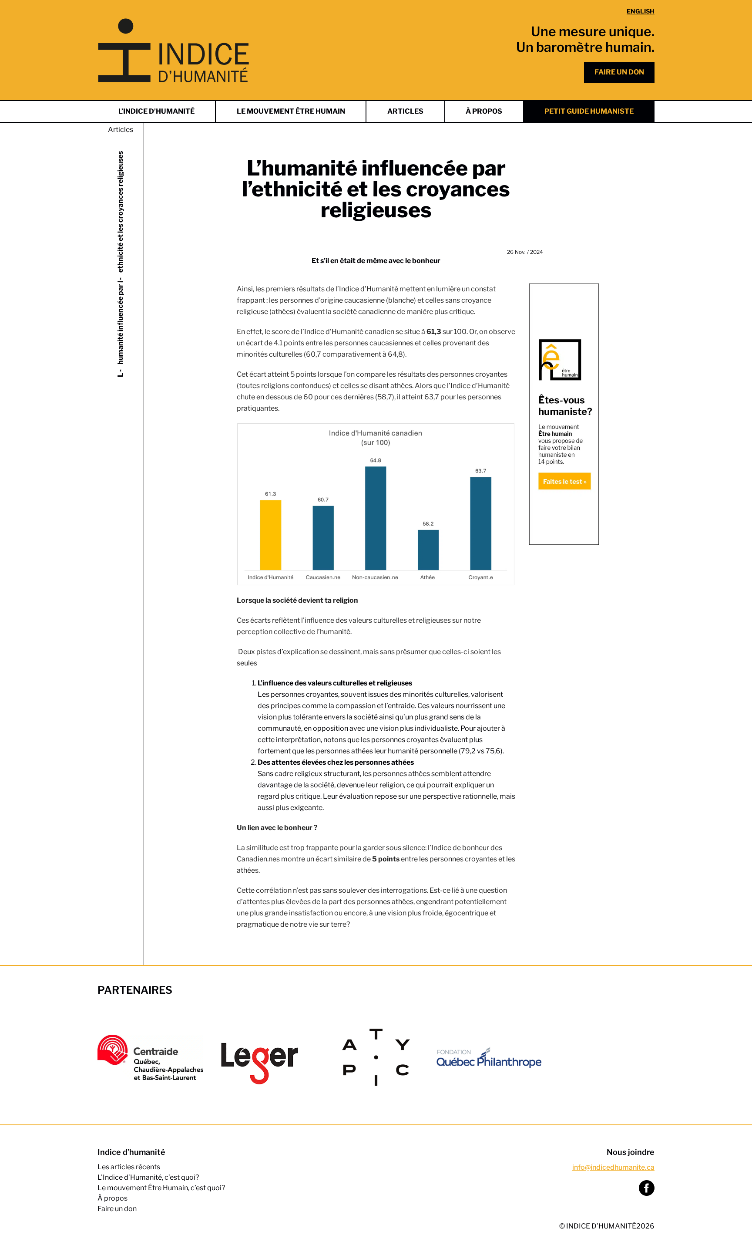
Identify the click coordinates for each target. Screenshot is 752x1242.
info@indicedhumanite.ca (613, 1167)
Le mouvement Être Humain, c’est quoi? (161, 1188)
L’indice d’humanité (156, 111)
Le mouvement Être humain (291, 111)
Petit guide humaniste (589, 111)
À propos (484, 111)
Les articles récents (128, 1167)
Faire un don (619, 72)
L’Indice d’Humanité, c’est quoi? (148, 1177)
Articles (405, 111)
